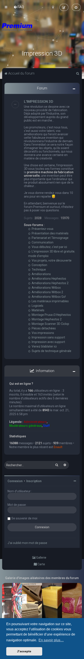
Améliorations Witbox (46, 287)
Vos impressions (42, 333)
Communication (42, 242)
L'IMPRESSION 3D (38, 101)
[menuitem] (18, 7)
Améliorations (41, 274)
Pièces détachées (43, 328)
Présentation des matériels (49, 233)
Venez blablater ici (44, 346)
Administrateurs (35, 422)
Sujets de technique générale (51, 351)
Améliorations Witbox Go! (48, 296)
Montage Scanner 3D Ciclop (50, 324)
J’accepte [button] (24, 651)
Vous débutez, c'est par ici (49, 247)
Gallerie (41, 557)
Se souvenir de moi (24, 518)
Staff (46, 425)
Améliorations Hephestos (48, 278)
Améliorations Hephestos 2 (49, 283)
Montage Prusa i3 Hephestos (51, 314)
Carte (41, 564)
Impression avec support (48, 342)
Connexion (15, 481)
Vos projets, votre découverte (51, 260)
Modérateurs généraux (25, 425)
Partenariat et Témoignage (49, 238)
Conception (39, 265)
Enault (58, 447)
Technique (38, 269)
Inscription (34, 481)
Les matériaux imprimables (50, 301)
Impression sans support (48, 337)
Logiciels (37, 305)
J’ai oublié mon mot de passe (27, 543)
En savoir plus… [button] (51, 640)
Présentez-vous (42, 229)
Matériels (37, 310)
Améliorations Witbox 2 (47, 292)
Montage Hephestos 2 (46, 319)
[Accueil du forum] (42, 32)
